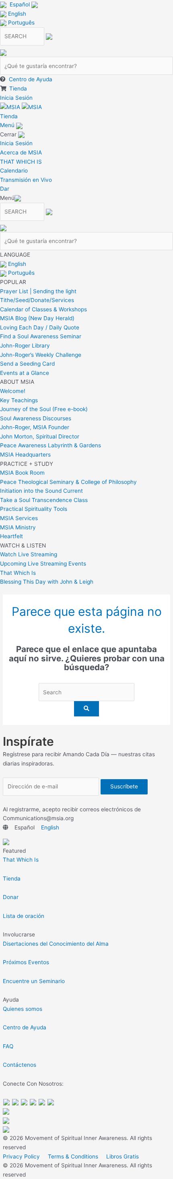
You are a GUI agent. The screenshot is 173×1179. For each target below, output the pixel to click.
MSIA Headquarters (25, 454)
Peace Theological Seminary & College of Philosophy (68, 482)
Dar (4, 188)
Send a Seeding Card (27, 363)
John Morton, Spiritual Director (39, 436)
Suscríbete (124, 786)
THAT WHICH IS (21, 161)
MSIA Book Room (22, 472)
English (17, 13)
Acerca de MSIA (21, 152)
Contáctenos (19, 1065)
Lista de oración (23, 916)
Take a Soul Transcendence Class (44, 500)
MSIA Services (19, 518)
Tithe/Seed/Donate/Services (37, 300)
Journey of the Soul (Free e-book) (44, 409)
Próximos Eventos (26, 962)
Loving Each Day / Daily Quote (39, 327)
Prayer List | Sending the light (38, 291)
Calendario (14, 170)
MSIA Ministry (18, 527)
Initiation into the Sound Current (41, 491)
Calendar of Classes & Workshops (43, 309)
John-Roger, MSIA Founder (34, 427)
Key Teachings (19, 400)
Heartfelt (11, 536)
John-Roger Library (25, 345)
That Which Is (18, 573)
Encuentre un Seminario (34, 981)
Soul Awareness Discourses (35, 418)
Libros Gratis (122, 1156)
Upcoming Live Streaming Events (43, 563)
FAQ (8, 1046)
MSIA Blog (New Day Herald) (37, 318)
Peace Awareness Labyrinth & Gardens (50, 445)
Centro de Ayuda (30, 79)
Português (21, 22)
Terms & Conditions (73, 1156)
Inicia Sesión (16, 98)
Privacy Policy (21, 1156)
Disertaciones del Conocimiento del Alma (56, 943)
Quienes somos (22, 1009)
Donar (11, 897)
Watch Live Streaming (28, 554)
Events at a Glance (24, 373)
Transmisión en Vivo (26, 180)
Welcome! (12, 391)
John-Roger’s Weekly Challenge (40, 355)
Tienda (18, 88)
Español (19, 4)
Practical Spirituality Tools (33, 509)
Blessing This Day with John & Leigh (46, 581)
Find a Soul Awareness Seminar (40, 336)
